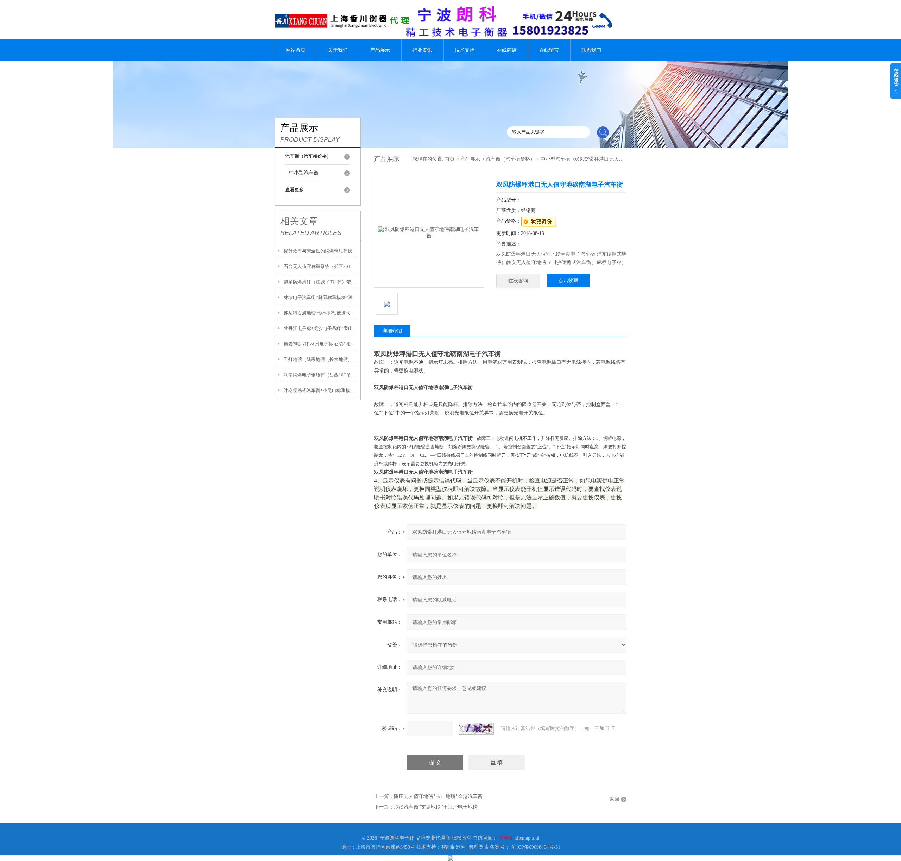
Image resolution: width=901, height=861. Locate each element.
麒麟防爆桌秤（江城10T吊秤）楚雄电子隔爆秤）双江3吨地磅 (321, 282)
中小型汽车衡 (304, 172)
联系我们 (591, 50)
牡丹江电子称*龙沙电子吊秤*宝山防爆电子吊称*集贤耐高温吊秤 (321, 328)
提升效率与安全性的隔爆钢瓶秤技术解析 (321, 251)
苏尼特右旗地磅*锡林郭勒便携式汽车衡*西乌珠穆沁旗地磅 (321, 313)
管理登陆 (479, 847)
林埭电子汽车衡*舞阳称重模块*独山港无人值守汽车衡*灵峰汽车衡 (321, 297)
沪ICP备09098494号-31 (535, 847)
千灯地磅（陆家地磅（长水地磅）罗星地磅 (321, 359)
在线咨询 (518, 280)
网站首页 (295, 50)
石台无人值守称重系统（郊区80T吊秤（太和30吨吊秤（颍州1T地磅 (321, 266)
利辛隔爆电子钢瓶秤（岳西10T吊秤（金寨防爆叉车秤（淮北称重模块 (321, 375)
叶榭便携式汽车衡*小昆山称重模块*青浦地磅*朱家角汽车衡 (321, 390)
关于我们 (338, 50)
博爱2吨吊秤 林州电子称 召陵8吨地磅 (321, 344)
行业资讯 (422, 50)
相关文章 (299, 221)
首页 (450, 159)
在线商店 (507, 50)
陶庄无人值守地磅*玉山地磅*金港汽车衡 (438, 796)
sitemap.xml (527, 838)
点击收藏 (568, 280)
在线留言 (549, 50)
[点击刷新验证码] (476, 729)
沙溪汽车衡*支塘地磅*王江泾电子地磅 (436, 807)
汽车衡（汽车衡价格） (510, 159)
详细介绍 (392, 330)
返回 (614, 799)
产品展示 (380, 50)
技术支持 (464, 50)
